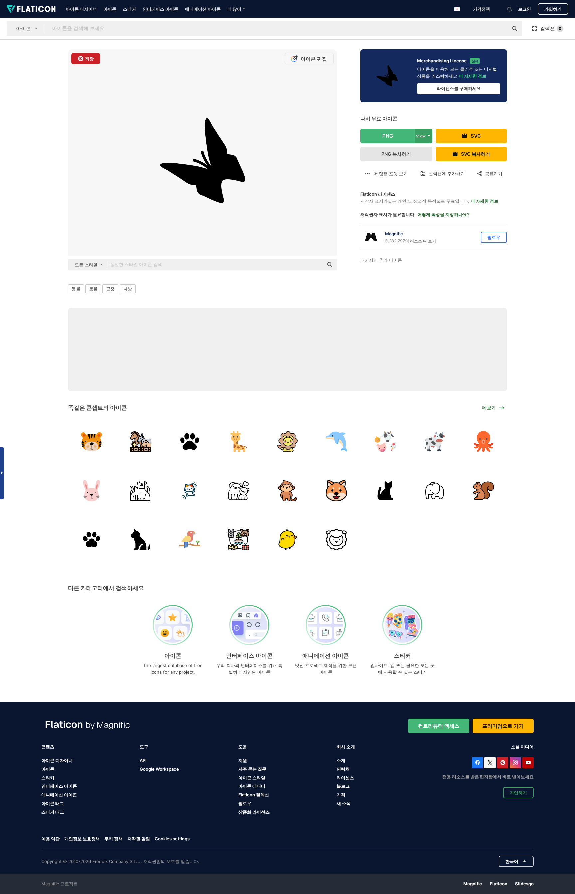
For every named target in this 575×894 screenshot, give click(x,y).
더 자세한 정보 (472, 76)
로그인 (524, 9)
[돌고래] (336, 441)
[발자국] (189, 441)
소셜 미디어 (522, 746)
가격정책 (481, 9)
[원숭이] (287, 490)
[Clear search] (500, 28)
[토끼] (91, 490)
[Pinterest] (502, 762)
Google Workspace (159, 769)
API (143, 760)
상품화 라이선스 (254, 812)
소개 (341, 760)
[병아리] (287, 539)
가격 (341, 794)
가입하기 (553, 9)
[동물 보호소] (385, 490)
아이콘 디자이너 (81, 9)
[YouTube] (528, 762)
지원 (242, 760)
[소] (434, 441)
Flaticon (498, 883)
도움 (242, 746)
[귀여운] (189, 490)
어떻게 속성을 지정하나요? (443, 214)
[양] (336, 539)
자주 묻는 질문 (252, 769)
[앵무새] (189, 539)
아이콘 (109, 9)
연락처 (343, 769)
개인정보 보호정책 (82, 838)
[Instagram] (515, 762)
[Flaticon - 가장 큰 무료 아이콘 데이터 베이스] (31, 9)
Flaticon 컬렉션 (253, 794)
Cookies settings (172, 838)
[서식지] (238, 539)
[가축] (140, 441)
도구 (144, 746)
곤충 (110, 288)
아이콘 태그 (52, 803)
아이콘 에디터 (251, 786)
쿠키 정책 (113, 838)
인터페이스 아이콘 (160, 9)
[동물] (140, 539)
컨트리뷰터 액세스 (438, 726)
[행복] (336, 490)
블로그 (343, 786)
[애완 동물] (140, 490)
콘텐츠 (47, 746)
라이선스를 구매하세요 (459, 88)
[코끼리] (434, 490)
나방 (127, 288)
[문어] (483, 441)
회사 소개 (346, 746)
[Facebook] (477, 762)
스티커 (129, 9)
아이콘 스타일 (251, 777)
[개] (238, 490)
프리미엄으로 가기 (503, 726)
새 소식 (344, 803)
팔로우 (244, 803)
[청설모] (483, 490)
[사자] (287, 441)
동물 (76, 288)
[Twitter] (490, 762)
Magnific (472, 883)
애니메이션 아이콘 (203, 9)
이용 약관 (50, 838)
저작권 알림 (138, 838)
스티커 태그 (52, 812)
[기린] (238, 441)
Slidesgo (524, 883)
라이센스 (345, 777)
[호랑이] (91, 441)
